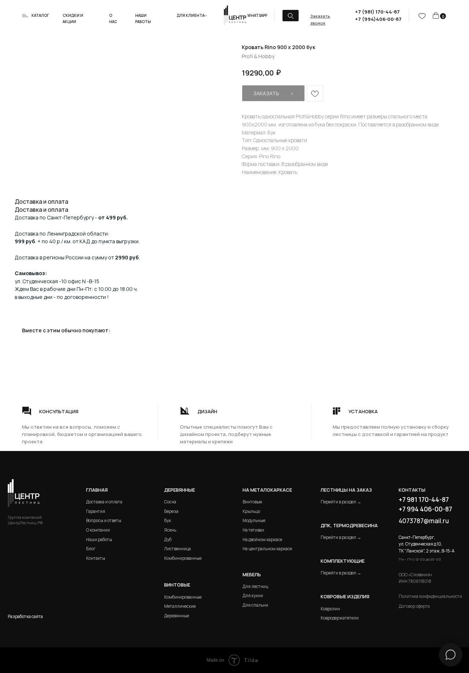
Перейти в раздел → (341, 502)
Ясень (170, 530)
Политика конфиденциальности (430, 596)
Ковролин (330, 609)
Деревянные (179, 490)
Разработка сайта (25, 616)
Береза (171, 511)
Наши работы (99, 539)
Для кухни (253, 595)
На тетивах (253, 530)
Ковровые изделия (345, 596)
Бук (167, 520)
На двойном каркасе (262, 539)
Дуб (167, 539)
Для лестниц (255, 586)
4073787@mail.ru (424, 521)
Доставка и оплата (104, 502)
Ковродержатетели (340, 618)
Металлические (180, 606)
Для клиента (190, 15)
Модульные (254, 520)
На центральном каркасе (267, 549)
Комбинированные (183, 558)
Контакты (95, 558)
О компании (98, 530)
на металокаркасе (267, 490)
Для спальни (255, 605)
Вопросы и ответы (103, 520)
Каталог (40, 15)
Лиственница (177, 549)
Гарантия (95, 511)
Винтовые (252, 502)
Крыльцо (251, 511)
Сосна (170, 502)
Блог (91, 549)
